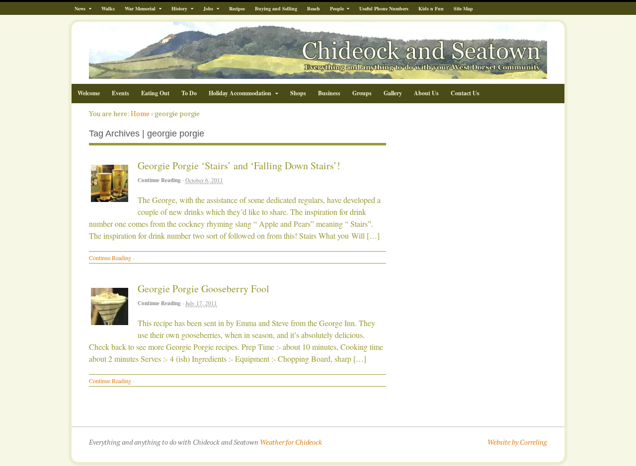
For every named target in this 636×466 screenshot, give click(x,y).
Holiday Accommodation (240, 93)
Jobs (208, 8)
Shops (298, 93)
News (80, 8)
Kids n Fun (431, 8)
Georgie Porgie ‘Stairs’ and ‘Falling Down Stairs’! (239, 165)
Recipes (237, 8)
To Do (189, 93)
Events (120, 93)
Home (140, 113)
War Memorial (140, 8)
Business (329, 93)
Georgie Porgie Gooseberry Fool (203, 288)
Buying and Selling (276, 8)
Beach (313, 8)
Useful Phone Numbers (383, 8)
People (337, 8)
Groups (362, 93)
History (179, 8)
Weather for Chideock (291, 442)
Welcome (89, 93)
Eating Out (155, 93)
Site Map (463, 8)
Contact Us (465, 93)
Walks (108, 8)
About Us (426, 93)
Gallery (393, 93)
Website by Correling (517, 442)
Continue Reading (159, 180)
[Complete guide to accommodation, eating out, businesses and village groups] (318, 73)
